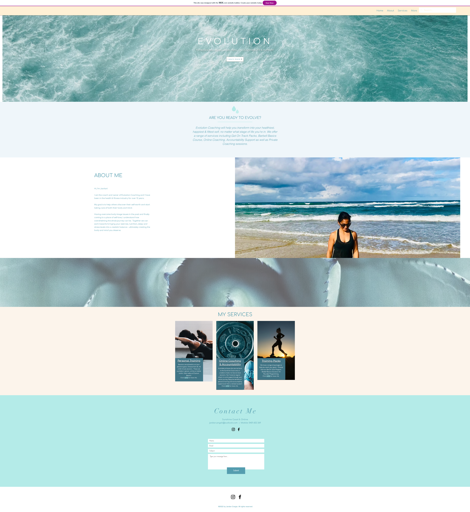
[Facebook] (240, 497)
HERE (186, 378)
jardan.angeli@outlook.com (223, 423)
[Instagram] (233, 429)
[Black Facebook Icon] (239, 429)
